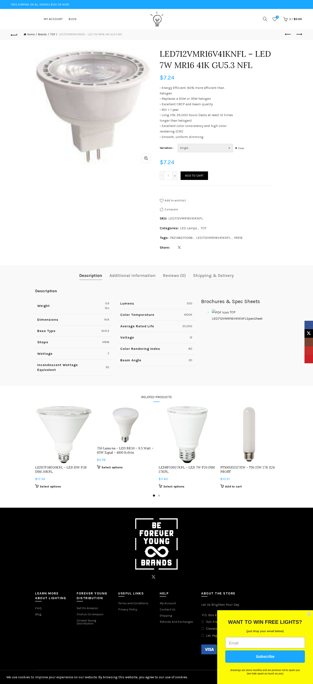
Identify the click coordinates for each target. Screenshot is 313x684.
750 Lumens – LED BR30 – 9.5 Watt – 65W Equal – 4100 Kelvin (125, 450)
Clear (241, 148)
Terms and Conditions (133, 603)
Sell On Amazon (87, 608)
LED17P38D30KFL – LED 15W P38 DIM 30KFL (60, 469)
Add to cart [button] (233, 486)
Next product (298, 34)
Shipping (166, 615)
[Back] (14, 34)
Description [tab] (90, 275)
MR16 (238, 238)
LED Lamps (188, 228)
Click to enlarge (146, 158)
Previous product (288, 34)
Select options (50, 486)
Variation (166, 148)
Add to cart (194, 175)
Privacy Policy (127, 609)
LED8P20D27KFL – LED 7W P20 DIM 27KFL (187, 469)
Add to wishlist (175, 200)
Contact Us (167, 609)
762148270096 (181, 238)
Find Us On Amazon (90, 614)
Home (31, 34)
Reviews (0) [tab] (174, 275)
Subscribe (265, 656)
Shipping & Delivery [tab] (213, 275)
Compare (171, 209)
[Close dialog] (309, 614)
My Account (53, 19)
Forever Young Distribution (86, 622)
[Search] (265, 19)
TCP (52, 34)
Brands (42, 34)
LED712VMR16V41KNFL (213, 238)
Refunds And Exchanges (176, 622)
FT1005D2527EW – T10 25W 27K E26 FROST (247, 469)
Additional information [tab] (132, 275)
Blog (72, 19)
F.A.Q (38, 608)
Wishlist (277, 17)
